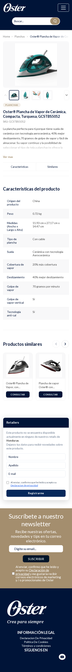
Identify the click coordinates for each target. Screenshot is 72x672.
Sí (34, 299)
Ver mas (8, 156)
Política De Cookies (36, 642)
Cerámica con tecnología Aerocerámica (48, 253)
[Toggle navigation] (63, 8)
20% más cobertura (45, 264)
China (36, 201)
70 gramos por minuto (46, 286)
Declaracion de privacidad (24, 485)
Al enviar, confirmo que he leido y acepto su (34, 484)
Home (6, 36)
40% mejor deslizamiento (48, 277)
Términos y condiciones (36, 645)
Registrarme (36, 493)
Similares (52, 166)
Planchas (20, 36)
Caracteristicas (19, 166)
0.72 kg (37, 213)
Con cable (39, 239)
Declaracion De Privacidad (36, 638)
